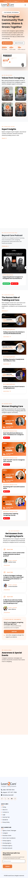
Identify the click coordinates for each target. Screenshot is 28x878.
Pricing (4, 807)
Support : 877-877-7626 (10, 792)
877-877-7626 (19, 1)
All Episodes (5, 246)
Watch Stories (8, 43)
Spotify (7, 283)
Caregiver (5, 833)
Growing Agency (7, 843)
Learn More (6, 165)
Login (4, 814)
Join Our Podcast (14, 770)
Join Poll (14, 631)
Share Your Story (14, 760)
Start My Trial (6, 817)
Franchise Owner (7, 835)
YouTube (15, 283)
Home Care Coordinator (9, 838)
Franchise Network (7, 848)
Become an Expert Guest (15, 765)
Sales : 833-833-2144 (8, 790)
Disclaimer (5, 819)
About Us (5, 809)
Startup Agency (7, 840)
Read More (7, 565)
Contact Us (6, 812)
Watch (7, 437)
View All (4, 138)
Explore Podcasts (19, 43)
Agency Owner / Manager (9, 830)
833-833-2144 (9, 1)
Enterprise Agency (7, 845)
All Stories (4, 311)
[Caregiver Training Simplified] (9, 784)
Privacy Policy (6, 822)
